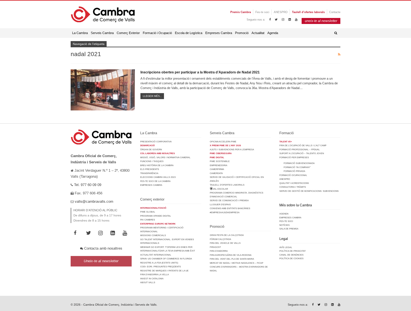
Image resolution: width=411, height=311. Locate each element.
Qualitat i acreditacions (294, 183)
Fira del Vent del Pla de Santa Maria (232, 259)
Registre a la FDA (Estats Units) (159, 263)
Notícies (284, 225)
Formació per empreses (294, 157)
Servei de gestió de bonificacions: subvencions (309, 191)
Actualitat (258, 33)
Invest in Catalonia (152, 278)
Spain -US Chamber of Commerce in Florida (166, 258)
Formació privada (294, 171)
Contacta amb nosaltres (102, 248)
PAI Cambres (147, 220)
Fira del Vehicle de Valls (225, 243)
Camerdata (216, 173)
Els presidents (149, 169)
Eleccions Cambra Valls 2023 (158, 177)
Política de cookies (291, 258)
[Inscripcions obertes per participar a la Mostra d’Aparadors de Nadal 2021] (103, 89)
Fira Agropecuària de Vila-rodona (231, 255)
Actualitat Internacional (155, 255)
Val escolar (220, 189)
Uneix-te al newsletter (101, 261)
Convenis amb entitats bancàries (230, 208)
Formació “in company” (297, 167)
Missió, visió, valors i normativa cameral (165, 157)
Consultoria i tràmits (292, 187)
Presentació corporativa (156, 141)
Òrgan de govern (151, 149)
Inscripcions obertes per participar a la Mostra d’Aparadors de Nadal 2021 (200, 72)
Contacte (334, 12)
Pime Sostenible (220, 161)
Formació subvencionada (299, 163)
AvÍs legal (285, 247)
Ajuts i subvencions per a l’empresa (232, 149)
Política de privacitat (292, 251)
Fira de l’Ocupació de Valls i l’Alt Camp (302, 145)
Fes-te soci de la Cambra (155, 181)
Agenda (272, 33)
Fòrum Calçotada (220, 239)
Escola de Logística (188, 33)
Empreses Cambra (218, 33)
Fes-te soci (262, 12)
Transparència (149, 173)
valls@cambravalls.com (93, 201)
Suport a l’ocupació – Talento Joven (301, 153)
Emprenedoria (218, 165)
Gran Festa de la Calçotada (227, 235)
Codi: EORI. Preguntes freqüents (160, 266)
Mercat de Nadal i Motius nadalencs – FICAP (236, 263)
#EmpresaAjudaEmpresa (225, 212)
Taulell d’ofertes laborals (227, 185)
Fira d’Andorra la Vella (154, 274)
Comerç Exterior (128, 33)
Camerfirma (217, 169)
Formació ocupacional (293, 175)
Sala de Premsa (288, 229)
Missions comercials (153, 235)
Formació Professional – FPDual (299, 149)
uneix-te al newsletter (321, 21)
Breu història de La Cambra (157, 165)
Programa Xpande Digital (155, 216)
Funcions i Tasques (152, 161)
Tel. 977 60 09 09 (87, 185)
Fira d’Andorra (219, 251)
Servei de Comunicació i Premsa (229, 200)
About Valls (147, 282)
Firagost (215, 247)
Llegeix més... (152, 96)
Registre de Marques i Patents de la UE (164, 270)
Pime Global (147, 212)
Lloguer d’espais (220, 204)
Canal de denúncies (291, 255)
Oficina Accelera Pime (223, 141)
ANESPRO (280, 12)
